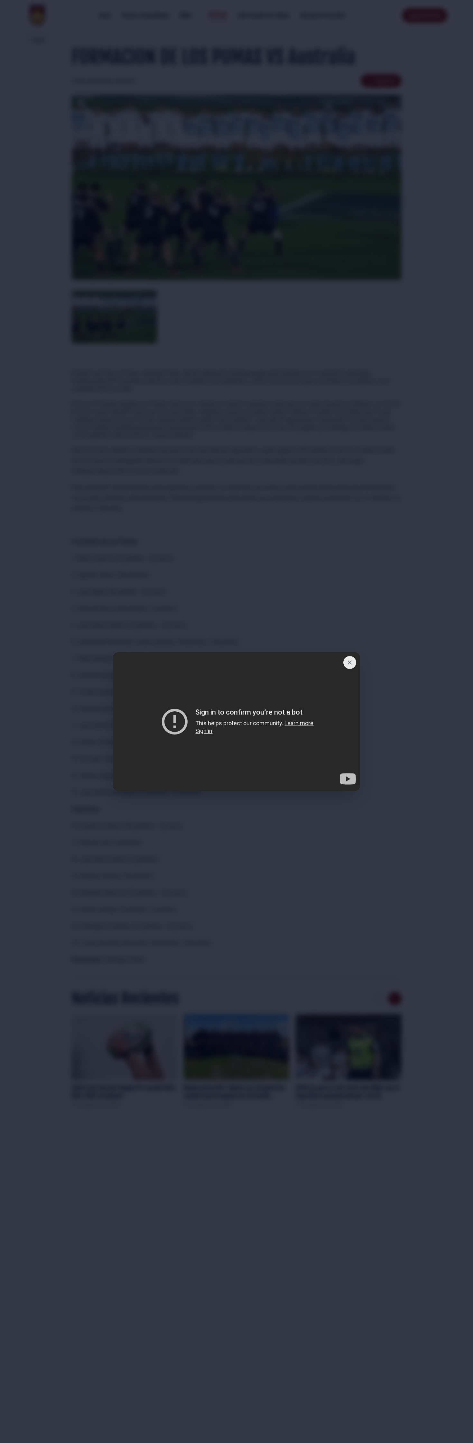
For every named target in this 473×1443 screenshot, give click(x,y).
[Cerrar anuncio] (349, 662)
